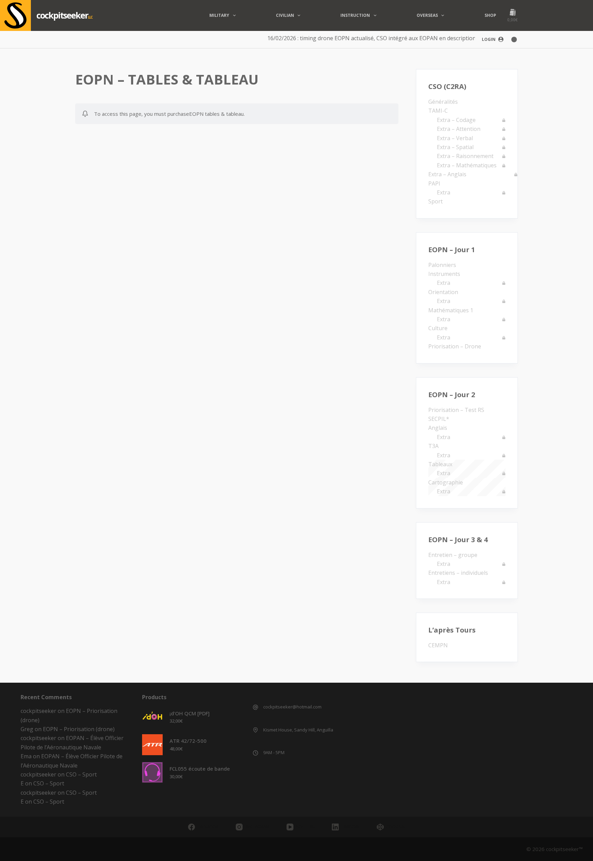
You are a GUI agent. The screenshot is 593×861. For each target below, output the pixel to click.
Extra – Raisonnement (465, 156)
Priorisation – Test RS (456, 410)
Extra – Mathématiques (467, 165)
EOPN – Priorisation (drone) (79, 729)
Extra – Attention (458, 129)
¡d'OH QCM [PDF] (190, 713)
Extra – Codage (456, 120)
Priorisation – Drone (454, 346)
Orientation (443, 292)
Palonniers (442, 265)
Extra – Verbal (455, 138)
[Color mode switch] (514, 39)
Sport (435, 201)
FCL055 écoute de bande (200, 768)
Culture (437, 328)
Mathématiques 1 (450, 310)
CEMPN (438, 645)
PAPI (434, 183)
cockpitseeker (62, 15)
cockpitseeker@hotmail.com (292, 707)
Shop (490, 15)
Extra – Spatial (455, 147)
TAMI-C (438, 110)
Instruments (444, 274)
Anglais (437, 428)
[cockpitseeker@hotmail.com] (255, 707)
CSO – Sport (81, 774)
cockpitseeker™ (564, 849)
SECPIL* (438, 419)
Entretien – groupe (452, 555)
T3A (433, 446)
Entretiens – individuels (458, 573)
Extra (443, 192)
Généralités (443, 101)
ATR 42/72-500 (188, 740)
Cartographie (445, 482)
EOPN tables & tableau (216, 113)
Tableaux (440, 464)
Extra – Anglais (447, 174)
